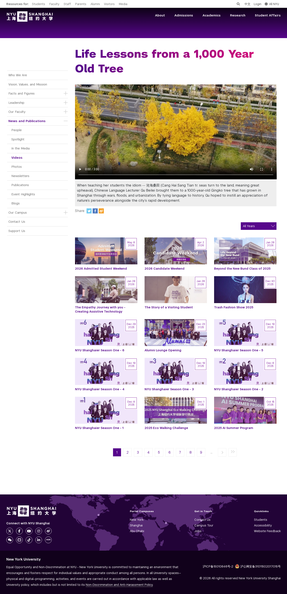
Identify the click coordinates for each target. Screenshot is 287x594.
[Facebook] (95, 210)
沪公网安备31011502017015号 (260, 566)
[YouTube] (29, 531)
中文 (247, 4)
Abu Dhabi (137, 531)
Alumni (95, 4)
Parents (80, 4)
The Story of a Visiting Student (169, 307)
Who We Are (17, 75)
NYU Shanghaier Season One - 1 (99, 428)
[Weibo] (101, 210)
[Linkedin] (38, 540)
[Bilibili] (19, 540)
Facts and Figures (21, 93)
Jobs (197, 531)
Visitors (109, 4)
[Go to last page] (232, 452)
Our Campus (17, 212)
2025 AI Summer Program (233, 428)
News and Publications (27, 121)
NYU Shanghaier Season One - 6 (99, 350)
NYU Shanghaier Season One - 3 (169, 389)
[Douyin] (29, 540)
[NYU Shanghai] (31, 511)
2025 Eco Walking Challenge (166, 428)
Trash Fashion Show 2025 (233, 307)
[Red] (48, 540)
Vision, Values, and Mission (27, 84)
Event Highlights (23, 194)
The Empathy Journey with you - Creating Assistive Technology (100, 309)
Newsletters (20, 176)
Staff (67, 4)
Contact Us (16, 222)
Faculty (54, 4)
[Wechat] (9, 540)
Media (123, 4)
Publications (20, 185)
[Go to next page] (222, 452)
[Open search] (238, 4)
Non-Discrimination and (119, 585)
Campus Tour (203, 525)
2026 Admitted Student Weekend (101, 268)
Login (257, 4)
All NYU (274, 4)
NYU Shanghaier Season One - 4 (99, 389)
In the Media (20, 148)
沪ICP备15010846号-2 (218, 566)
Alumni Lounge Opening (163, 350)
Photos (16, 167)
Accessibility (263, 525)
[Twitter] (89, 210)
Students (38, 4)
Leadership (16, 103)
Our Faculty (16, 112)
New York (137, 520)
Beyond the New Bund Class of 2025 (242, 268)
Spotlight (17, 139)
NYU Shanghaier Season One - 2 (238, 389)
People (16, 130)
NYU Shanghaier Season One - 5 (238, 350)
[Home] (29, 16)
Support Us (16, 231)
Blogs (15, 203)
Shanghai (136, 525)
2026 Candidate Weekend (164, 268)
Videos (16, 158)
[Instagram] (38, 531)
